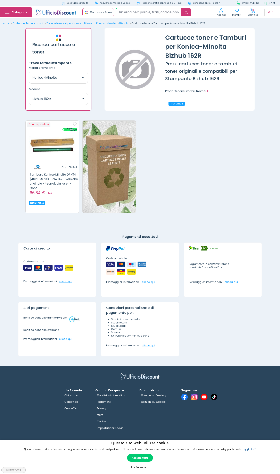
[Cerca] (186, 12)
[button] (140, 467)
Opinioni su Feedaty (153, 395)
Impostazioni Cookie (110, 428)
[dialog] (140, 457)
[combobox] (148, 12)
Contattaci (71, 402)
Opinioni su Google (153, 402)
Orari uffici (70, 408)
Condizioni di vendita (111, 395)
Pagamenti (104, 402)
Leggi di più (249, 449)
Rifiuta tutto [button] (13, 470)
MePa (100, 415)
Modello (34, 89)
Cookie (101, 421)
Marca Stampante (42, 68)
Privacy (101, 408)
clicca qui (65, 281)
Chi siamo (71, 395)
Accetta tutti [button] (140, 457)
